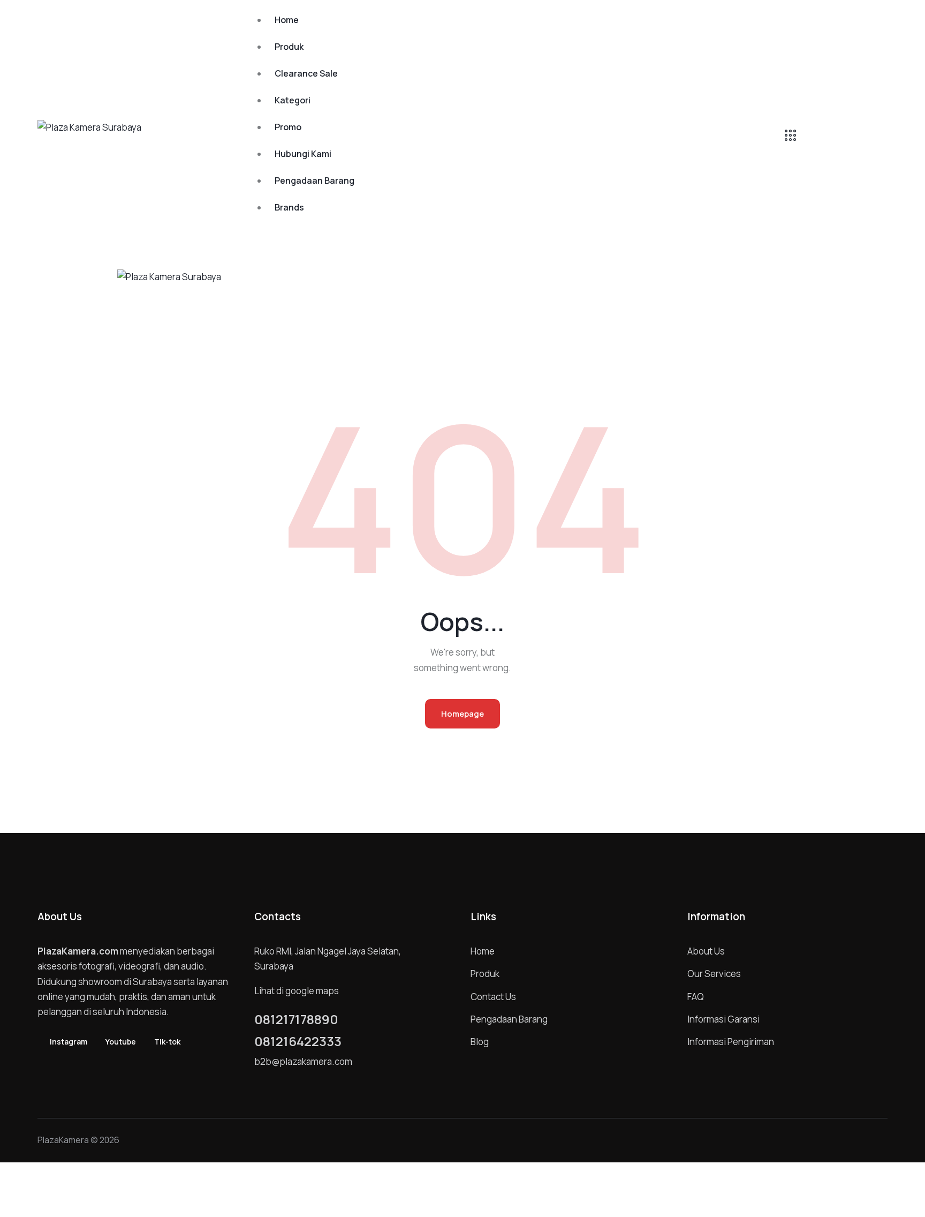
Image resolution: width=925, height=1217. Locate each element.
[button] (476, 282)
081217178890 (296, 1019)
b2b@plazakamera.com (303, 1061)
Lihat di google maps (296, 991)
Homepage (462, 713)
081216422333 (298, 1041)
